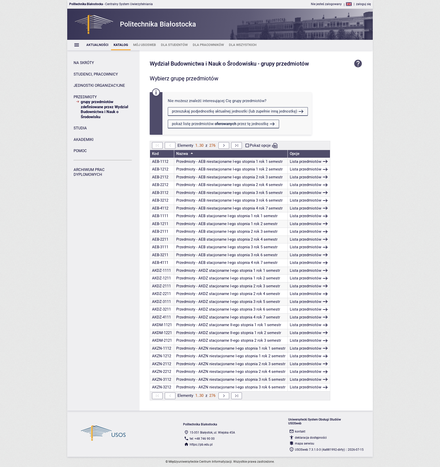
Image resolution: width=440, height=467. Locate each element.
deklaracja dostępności (311, 437)
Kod (155, 153)
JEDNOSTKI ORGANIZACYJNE (99, 85)
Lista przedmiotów (305, 161)
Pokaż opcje (260, 145)
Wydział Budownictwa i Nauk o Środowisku (203, 63)
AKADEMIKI (83, 139)
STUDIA (80, 128)
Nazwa (182, 153)
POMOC (80, 151)
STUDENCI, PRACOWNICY (96, 74)
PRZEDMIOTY (85, 97)
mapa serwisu (304, 443)
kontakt (300, 431)
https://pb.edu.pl (201, 444)
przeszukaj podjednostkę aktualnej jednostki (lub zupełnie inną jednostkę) (234, 111)
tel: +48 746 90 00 (202, 438)
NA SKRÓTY (84, 62)
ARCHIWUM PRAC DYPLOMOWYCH (89, 172)
